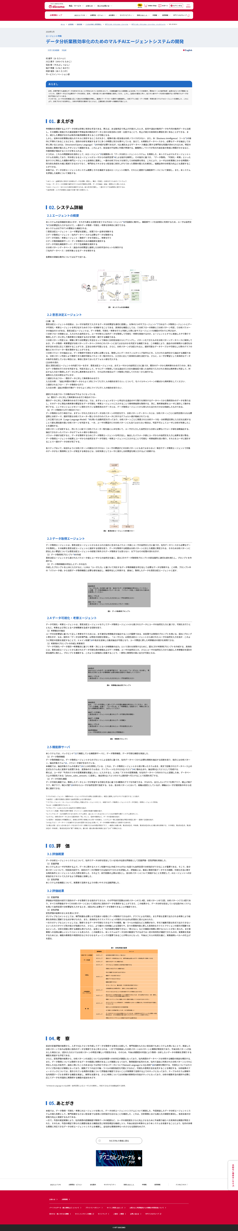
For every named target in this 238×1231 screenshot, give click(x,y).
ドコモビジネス (181, 1185)
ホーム (63, 24)
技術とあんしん (142, 15)
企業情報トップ (56, 15)
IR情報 (155, 15)
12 (66, 762)
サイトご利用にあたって (115, 1208)
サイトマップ (102, 1214)
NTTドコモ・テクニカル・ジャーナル (116, 24)
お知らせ (89, 6)
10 (91, 640)
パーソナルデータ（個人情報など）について (64, 1208)
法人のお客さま (103, 6)
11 (76, 753)
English (188, 50)
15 (72, 785)
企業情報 (71, 24)
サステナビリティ (126, 15)
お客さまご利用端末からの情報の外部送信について (147, 1208)
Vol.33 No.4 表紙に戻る (119, 1140)
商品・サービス (75, 6)
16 (153, 1064)
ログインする (177, 6)
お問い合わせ (134, 1214)
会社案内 (112, 15)
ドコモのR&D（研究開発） (93, 24)
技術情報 (79, 24)
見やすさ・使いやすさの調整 (59, 1214)
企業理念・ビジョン (97, 15)
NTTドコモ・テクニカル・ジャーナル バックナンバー (149, 24)
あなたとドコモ (79, 15)
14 (133, 769)
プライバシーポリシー (93, 1208)
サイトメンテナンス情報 (83, 1214)
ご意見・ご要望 (118, 1214)
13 (82, 766)
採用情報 (165, 15)
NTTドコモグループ (180, 15)
